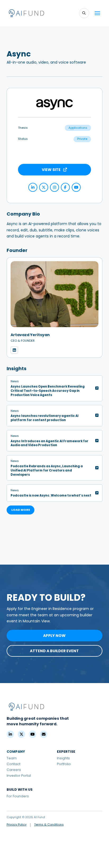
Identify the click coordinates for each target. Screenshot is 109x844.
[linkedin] (32, 187)
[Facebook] (65, 187)
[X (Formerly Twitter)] (21, 734)
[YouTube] (76, 187)
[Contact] (43, 734)
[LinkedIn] (10, 734)
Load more (20, 510)
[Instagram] (54, 187)
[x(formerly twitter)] (43, 187)
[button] (84, 13)
